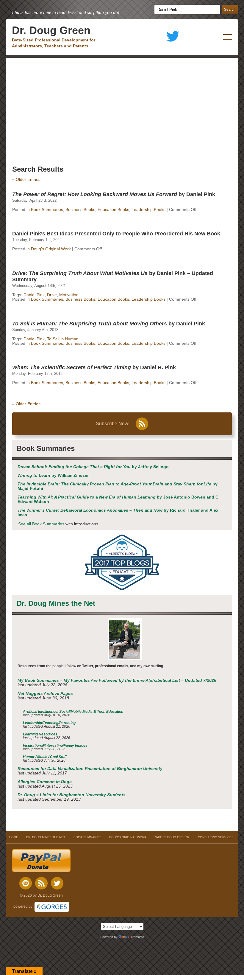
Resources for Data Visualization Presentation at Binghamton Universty (90, 768)
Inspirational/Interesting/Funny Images (55, 745)
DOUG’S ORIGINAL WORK (127, 837)
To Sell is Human (63, 339)
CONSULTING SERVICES (216, 837)
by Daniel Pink (113, 194)
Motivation (69, 295)
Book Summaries (47, 209)
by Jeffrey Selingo (93, 467)
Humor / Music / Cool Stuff (45, 757)
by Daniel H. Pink (94, 367)
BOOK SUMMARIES (87, 837)
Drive (52, 295)
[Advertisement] (122, 102)
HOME (13, 837)
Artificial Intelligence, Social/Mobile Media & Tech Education (73, 711)
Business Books (80, 209)
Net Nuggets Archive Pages (45, 693)
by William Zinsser (53, 475)
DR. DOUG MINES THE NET (45, 837)
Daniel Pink (34, 295)
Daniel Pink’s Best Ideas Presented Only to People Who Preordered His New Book (116, 234)
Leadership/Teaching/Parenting (49, 723)
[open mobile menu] (227, 36)
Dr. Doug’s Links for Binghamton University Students (72, 795)
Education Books (113, 209)
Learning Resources (40, 734)
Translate (137, 937)
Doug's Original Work (51, 249)
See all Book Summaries (41, 524)
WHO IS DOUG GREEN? (172, 837)
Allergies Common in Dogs (45, 782)
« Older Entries (26, 179)
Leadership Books (148, 209)
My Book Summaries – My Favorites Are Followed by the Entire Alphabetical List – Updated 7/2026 (117, 680)
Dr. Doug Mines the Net (56, 603)
